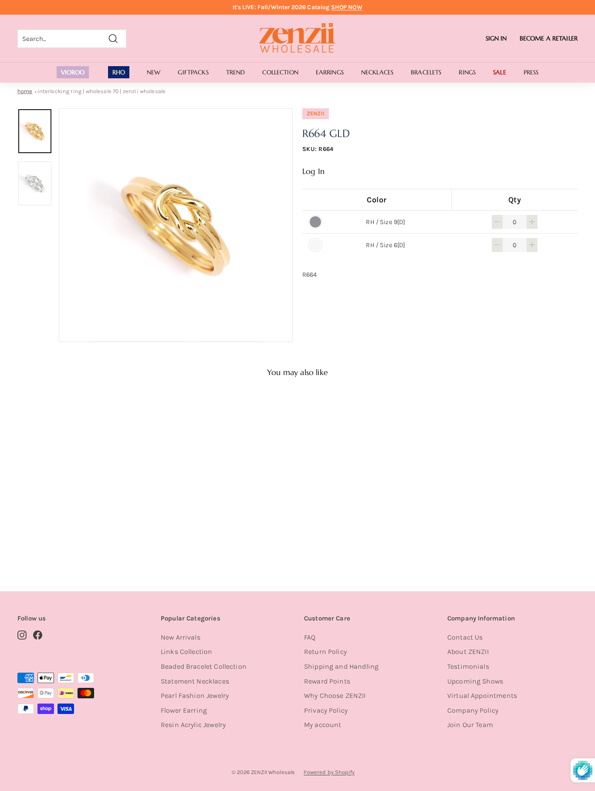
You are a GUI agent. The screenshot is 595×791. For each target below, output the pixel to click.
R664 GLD (60, 529)
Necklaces (377, 72)
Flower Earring (184, 710)
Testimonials (468, 666)
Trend (235, 72)
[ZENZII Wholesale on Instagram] (22, 635)
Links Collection (186, 651)
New (153, 72)
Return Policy (325, 651)
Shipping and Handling (341, 666)
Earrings (330, 72)
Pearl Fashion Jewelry (195, 695)
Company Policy (472, 710)
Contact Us (465, 637)
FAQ (309, 637)
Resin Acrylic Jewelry (193, 725)
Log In (313, 171)
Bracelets (426, 72)
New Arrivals (180, 637)
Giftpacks (193, 72)
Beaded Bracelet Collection (204, 666)
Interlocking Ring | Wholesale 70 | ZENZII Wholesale (101, 91)
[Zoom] (175, 225)
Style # (62, 540)
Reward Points (327, 681)
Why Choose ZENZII (335, 695)
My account (322, 725)
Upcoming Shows (475, 681)
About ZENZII (468, 651)
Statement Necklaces (195, 681)
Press (531, 72)
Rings (467, 72)
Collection (280, 72)
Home (25, 91)
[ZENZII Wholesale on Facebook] (37, 635)
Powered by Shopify (329, 772)
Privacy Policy (326, 710)
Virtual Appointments (482, 695)
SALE (499, 72)
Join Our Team (470, 725)
